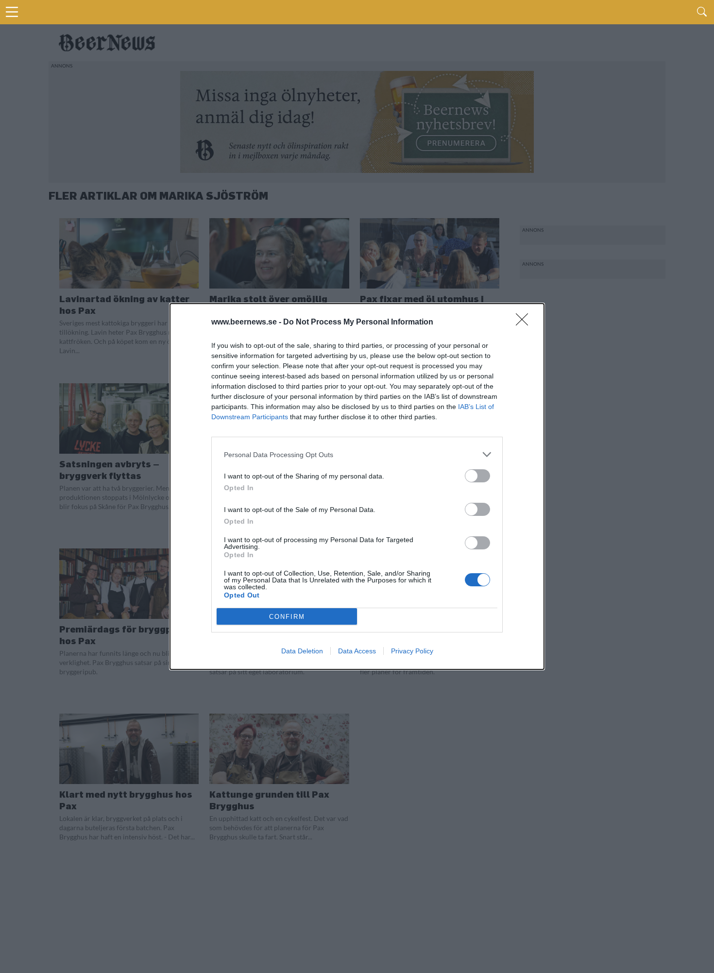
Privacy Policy (412, 651)
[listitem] (357, 454)
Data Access (357, 651)
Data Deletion (302, 651)
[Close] (525, 322)
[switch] (477, 475)
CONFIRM (287, 616)
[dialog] (357, 486)
